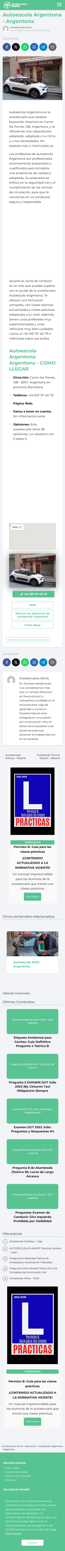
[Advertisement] (32, 241)
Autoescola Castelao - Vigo (26, 1241)
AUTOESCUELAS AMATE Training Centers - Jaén (35, 1250)
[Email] (52, 47)
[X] (16, 47)
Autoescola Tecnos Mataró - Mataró (48, 756)
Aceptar (33, 1542)
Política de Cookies (16, 1471)
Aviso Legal (12, 1467)
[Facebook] (7, 47)
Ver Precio (32, 896)
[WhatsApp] (25, 47)
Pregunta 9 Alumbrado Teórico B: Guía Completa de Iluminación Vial (33, 1270)
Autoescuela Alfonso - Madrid (15, 756)
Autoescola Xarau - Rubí (24, 1278)
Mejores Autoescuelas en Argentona (28, 639)
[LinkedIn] (34, 47)
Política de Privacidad (18, 1475)
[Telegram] (43, 47)
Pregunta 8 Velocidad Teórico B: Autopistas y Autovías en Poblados (31, 1260)
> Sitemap (9, 1479)
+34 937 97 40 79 (35, 594)
